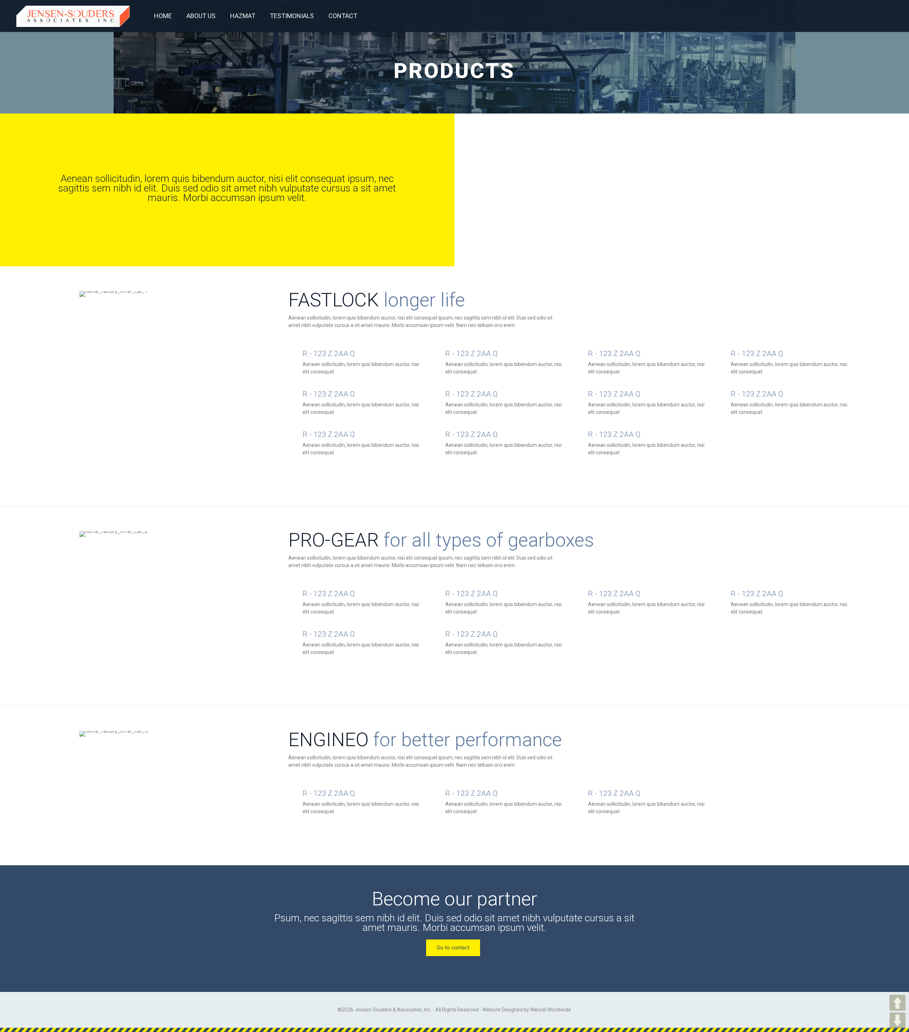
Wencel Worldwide (550, 1009)
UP (897, 1003)
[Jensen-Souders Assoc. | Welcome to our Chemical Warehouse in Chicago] (73, 16)
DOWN (897, 1020)
